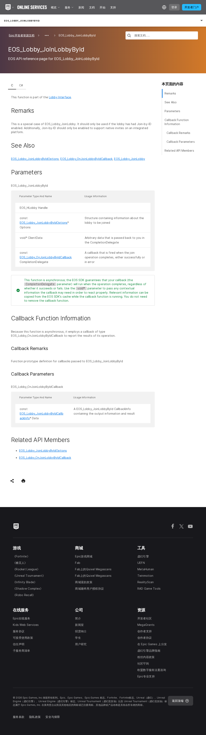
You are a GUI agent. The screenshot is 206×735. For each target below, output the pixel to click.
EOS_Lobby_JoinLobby (129, 158)
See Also (171, 102)
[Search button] (129, 36)
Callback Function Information (177, 122)
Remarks (170, 93)
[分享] (12, 481)
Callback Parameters (181, 141)
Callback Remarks (178, 133)
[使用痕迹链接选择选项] (47, 35)
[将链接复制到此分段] (39, 111)
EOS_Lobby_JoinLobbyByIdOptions (35, 158)
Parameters (172, 111)
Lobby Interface (60, 97)
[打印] (23, 481)
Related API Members (179, 150)
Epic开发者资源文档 (22, 35)
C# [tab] (21, 85)
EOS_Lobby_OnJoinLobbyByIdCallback (86, 158)
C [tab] (12, 85)
